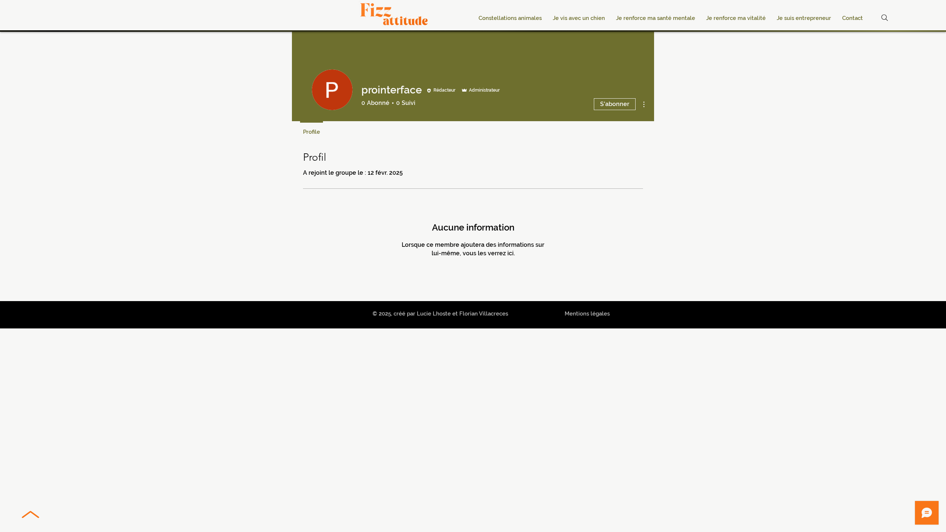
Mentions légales (587, 313)
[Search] (884, 17)
